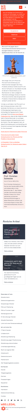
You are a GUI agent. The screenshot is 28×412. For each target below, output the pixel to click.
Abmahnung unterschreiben (9, 343)
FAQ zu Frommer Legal (7, 310)
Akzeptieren (14, 31)
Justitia (12, 75)
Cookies (3, 396)
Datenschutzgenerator (8, 300)
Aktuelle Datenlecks (7, 320)
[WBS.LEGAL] (3, 7)
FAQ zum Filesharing (7, 307)
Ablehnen (14, 35)
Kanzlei (3, 369)
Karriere (3, 376)
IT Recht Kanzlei (6, 330)
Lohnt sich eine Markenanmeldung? (11, 323)
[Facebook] (8, 400)
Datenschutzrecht (6, 356)
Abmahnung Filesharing (8, 336)
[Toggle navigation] (25, 7)
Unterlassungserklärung (8, 346)
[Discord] (18, 400)
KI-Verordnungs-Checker (8, 317)
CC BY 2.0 (14, 77)
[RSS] (21, 400)
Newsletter (4, 383)
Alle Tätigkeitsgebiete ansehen (10, 363)
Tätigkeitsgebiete (6, 373)
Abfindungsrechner (6, 313)
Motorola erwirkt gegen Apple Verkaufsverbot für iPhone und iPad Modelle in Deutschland (11, 137)
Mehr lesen (10, 25)
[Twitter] (11, 400)
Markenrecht (5, 359)
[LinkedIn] (15, 400)
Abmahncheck (5, 297)
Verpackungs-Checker (7, 304)
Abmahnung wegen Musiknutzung (11, 340)
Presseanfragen (5, 379)
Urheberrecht (5, 333)
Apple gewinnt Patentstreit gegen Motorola (14, 131)
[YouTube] (1, 400)
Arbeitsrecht (5, 353)
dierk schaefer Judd (20, 75)
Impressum (4, 389)
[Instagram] (5, 400)
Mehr (14, 38)
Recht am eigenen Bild (7, 350)
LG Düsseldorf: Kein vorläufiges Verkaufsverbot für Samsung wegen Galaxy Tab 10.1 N (14, 144)
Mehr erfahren (8, 251)
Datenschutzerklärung (7, 393)
